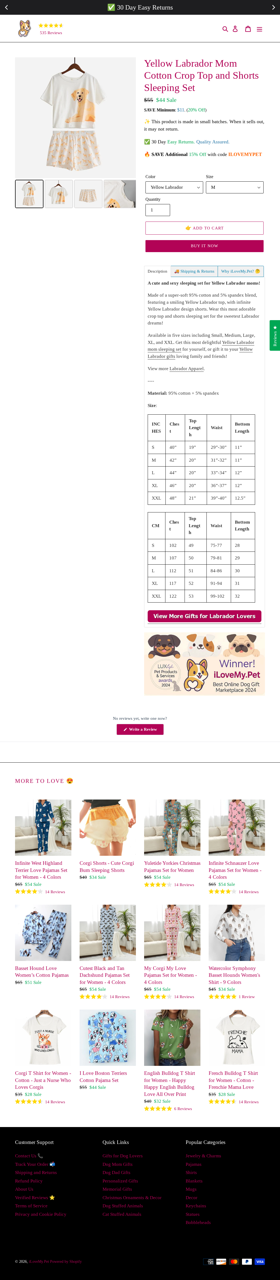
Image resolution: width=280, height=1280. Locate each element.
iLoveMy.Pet (39, 1262)
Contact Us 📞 (29, 1155)
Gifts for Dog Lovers (123, 1155)
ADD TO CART (204, 228)
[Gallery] (75, 133)
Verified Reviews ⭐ (35, 1197)
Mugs (191, 1189)
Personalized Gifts (120, 1181)
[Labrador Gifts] (204, 621)
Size (209, 176)
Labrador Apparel (187, 368)
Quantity (153, 199)
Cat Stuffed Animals (122, 1214)
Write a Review (146, 731)
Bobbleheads (198, 1222)
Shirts (191, 1172)
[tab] (157, 271)
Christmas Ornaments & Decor (132, 1197)
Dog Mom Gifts (118, 1164)
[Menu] (260, 28)
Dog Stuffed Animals (123, 1205)
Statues (193, 1214)
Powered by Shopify (66, 1262)
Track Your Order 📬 (35, 1164)
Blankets (194, 1181)
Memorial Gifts (117, 1189)
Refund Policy (29, 1181)
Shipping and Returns (36, 1172)
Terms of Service (31, 1205)
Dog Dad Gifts (116, 1172)
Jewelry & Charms (203, 1155)
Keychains (196, 1205)
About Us (24, 1189)
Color (150, 176)
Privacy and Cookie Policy (40, 1214)
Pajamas (194, 1164)
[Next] (128, 117)
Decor (191, 1197)
